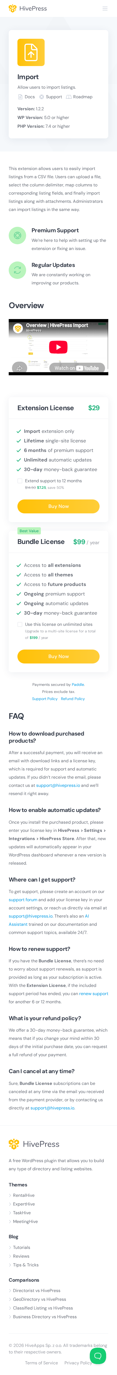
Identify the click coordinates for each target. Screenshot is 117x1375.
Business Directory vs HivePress (45, 1317)
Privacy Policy (78, 1363)
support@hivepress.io (58, 785)
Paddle (78, 684)
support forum (23, 900)
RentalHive (24, 1195)
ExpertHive (24, 1204)
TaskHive (22, 1213)
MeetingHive (25, 1221)
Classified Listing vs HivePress (43, 1308)
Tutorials (21, 1247)
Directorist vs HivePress (36, 1290)
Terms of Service (41, 1363)
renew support (93, 993)
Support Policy (45, 698)
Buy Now (58, 506)
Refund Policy (73, 698)
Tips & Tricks (26, 1265)
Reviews (21, 1256)
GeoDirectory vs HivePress (39, 1299)
